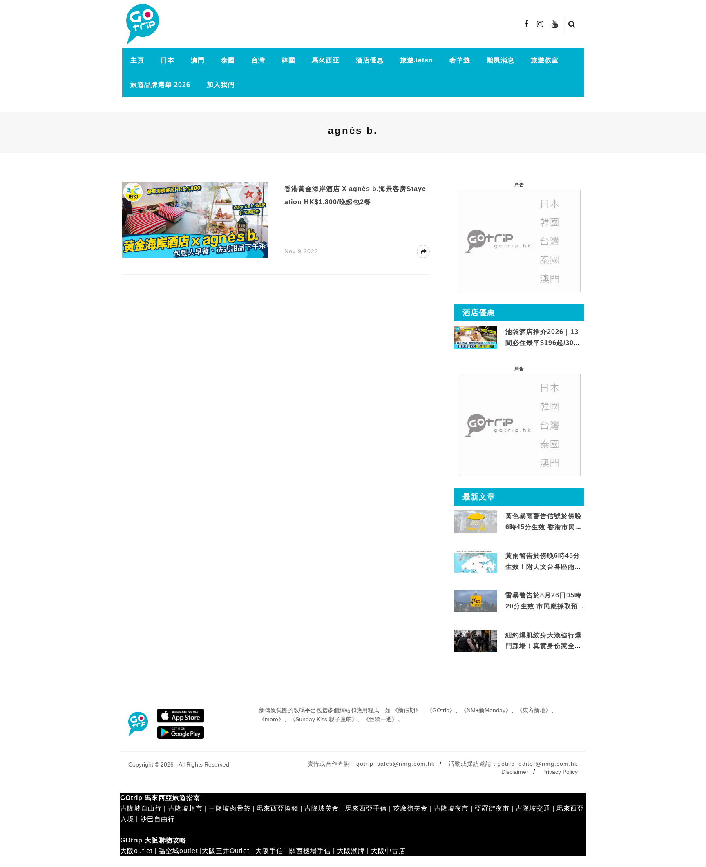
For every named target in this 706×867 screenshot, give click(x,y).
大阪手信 (269, 850)
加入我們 (221, 84)
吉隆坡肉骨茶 (229, 808)
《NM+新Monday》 (486, 710)
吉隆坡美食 (321, 808)
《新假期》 (406, 710)
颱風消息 (500, 60)
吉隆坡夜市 (451, 808)
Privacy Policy (560, 772)
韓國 (288, 60)
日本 (167, 60)
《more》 (271, 719)
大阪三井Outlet (225, 850)
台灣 (258, 60)
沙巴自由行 (157, 819)
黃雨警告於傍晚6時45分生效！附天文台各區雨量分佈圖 (543, 566)
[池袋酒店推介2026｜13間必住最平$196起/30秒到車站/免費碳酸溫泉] (475, 337)
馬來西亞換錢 (277, 808)
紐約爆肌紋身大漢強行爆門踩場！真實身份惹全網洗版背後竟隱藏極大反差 (543, 646)
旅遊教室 (545, 60)
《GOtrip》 (441, 710)
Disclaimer (514, 772)
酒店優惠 (370, 60)
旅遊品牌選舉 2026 (160, 84)
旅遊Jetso (416, 60)
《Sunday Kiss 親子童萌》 (323, 719)
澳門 (198, 60)
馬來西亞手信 (366, 808)
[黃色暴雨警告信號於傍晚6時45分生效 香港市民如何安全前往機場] (475, 521)
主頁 (137, 60)
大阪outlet (136, 850)
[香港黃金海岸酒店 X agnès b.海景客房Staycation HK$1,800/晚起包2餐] (195, 219)
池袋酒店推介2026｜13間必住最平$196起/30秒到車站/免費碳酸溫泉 (543, 342)
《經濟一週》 (380, 719)
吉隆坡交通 (533, 808)
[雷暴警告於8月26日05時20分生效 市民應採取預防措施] (475, 600)
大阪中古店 (388, 850)
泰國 (228, 60)
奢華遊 (459, 60)
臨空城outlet (178, 850)
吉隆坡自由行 (141, 808)
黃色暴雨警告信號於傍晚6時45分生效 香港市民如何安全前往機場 (543, 527)
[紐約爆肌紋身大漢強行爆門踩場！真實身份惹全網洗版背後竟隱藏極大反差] (475, 640)
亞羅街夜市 (492, 808)
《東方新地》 (534, 710)
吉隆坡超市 (185, 808)
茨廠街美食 (410, 808)
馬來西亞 (326, 60)
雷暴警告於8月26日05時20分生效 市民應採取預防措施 (543, 606)
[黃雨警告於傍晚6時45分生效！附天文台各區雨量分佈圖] (475, 571)
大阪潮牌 (351, 850)
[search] (572, 24)
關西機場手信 (310, 850)
